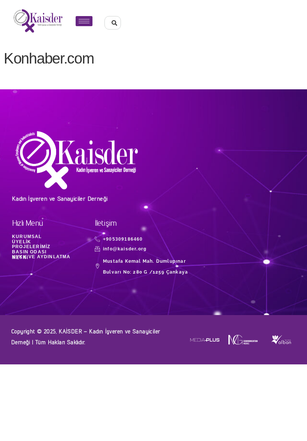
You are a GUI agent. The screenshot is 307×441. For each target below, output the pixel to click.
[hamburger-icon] (84, 21)
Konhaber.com (49, 58)
